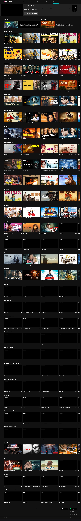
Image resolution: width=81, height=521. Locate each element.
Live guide (26, 1)
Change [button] (75, 514)
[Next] (76, 37)
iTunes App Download (64, 509)
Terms (31, 508)
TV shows (49, 1)
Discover (33, 1)
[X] (76, 511)
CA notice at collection (45, 508)
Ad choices (53, 508)
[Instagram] (70, 511)
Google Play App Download (73, 509)
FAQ (5, 509)
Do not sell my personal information (14, 509)
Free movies (41, 1)
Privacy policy (36, 508)
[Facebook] (73, 511)
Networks (56, 1)
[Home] (8, 1)
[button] (31, 13)
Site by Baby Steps (73, 517)
